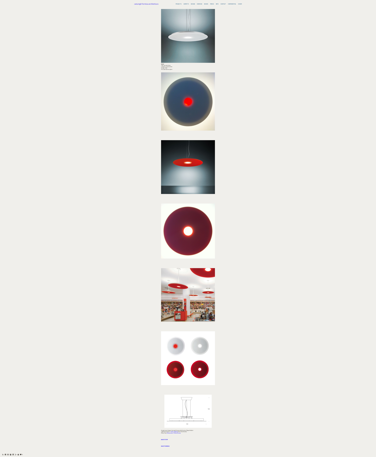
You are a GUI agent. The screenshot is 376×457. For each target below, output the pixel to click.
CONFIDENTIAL (232, 4)
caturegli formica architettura (146, 4)
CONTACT (223, 4)
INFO (217, 4)
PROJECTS (179, 4)
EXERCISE (199, 4)
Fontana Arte (170, 433)
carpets (186, 4)
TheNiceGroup (177, 433)
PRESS (212, 4)
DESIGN (193, 4)
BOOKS (206, 4)
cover (240, 4)
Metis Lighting (174, 431)
